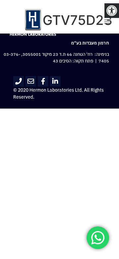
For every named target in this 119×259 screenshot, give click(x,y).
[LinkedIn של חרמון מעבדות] (55, 81)
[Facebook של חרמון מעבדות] (43, 81)
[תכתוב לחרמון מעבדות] (30, 81)
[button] (111, 10)
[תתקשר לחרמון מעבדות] (18, 81)
